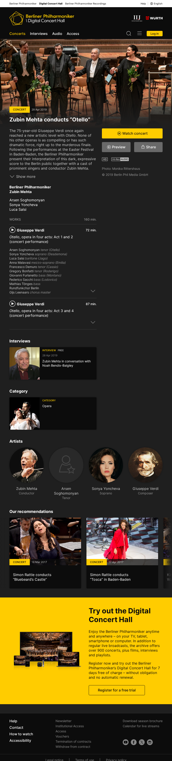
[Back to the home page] (41, 18)
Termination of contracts (73, 741)
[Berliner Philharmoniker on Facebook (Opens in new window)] (134, 742)
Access (73, 33)
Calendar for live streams (141, 726)
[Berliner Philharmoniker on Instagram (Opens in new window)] (150, 742)
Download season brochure (143, 721)
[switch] (93, 290)
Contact (16, 727)
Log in (154, 33)
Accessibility (20, 740)
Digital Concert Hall (50, 3)
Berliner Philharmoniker (23, 3)
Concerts (17, 33)
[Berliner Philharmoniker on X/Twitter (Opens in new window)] (142, 742)
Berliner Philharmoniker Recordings (85, 3)
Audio (57, 33)
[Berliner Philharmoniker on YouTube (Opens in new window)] (126, 742)
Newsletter (63, 721)
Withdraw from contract (73, 746)
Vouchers (62, 736)
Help (143, 3)
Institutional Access (70, 726)
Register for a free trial (117, 690)
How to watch (21, 734)
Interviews (39, 33)
